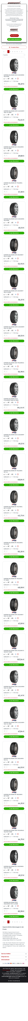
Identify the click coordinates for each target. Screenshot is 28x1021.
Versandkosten (6, 970)
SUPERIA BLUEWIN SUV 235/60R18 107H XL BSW (14, 147)
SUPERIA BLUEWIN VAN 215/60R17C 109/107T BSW (14, 651)
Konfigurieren (14, 35)
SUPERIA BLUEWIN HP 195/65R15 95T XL (13, 471)
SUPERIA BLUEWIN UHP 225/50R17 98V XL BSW (13, 291)
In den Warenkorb (14, 89)
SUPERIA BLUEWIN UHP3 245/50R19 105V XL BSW (14, 111)
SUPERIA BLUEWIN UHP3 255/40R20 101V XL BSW (11, 903)
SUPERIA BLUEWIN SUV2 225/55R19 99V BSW (14, 435)
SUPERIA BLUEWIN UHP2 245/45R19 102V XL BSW (14, 723)
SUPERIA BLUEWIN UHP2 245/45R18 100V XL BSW (14, 687)
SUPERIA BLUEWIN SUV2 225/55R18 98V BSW (14, 75)
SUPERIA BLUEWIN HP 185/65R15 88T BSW (13, 795)
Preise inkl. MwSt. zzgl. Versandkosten (11, 86)
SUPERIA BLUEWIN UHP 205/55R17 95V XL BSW (13, 255)
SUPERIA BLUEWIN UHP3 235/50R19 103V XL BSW (14, 327)
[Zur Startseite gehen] (14, 4)
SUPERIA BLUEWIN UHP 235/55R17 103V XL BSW (13, 615)
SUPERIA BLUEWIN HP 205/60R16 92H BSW (13, 543)
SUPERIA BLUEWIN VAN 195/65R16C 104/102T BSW (14, 363)
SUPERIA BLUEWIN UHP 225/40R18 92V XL (14, 759)
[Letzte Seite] (22, 51)
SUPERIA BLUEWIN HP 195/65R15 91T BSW (13, 579)
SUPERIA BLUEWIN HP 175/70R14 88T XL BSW (13, 507)
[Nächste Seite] (19, 51)
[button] (17, 78)
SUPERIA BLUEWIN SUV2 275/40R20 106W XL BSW (11, 399)
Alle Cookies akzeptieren (14, 39)
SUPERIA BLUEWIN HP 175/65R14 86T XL (13, 183)
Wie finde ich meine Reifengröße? (14, 43)
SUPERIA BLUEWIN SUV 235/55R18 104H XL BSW (13, 867)
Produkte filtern (15, 47)
